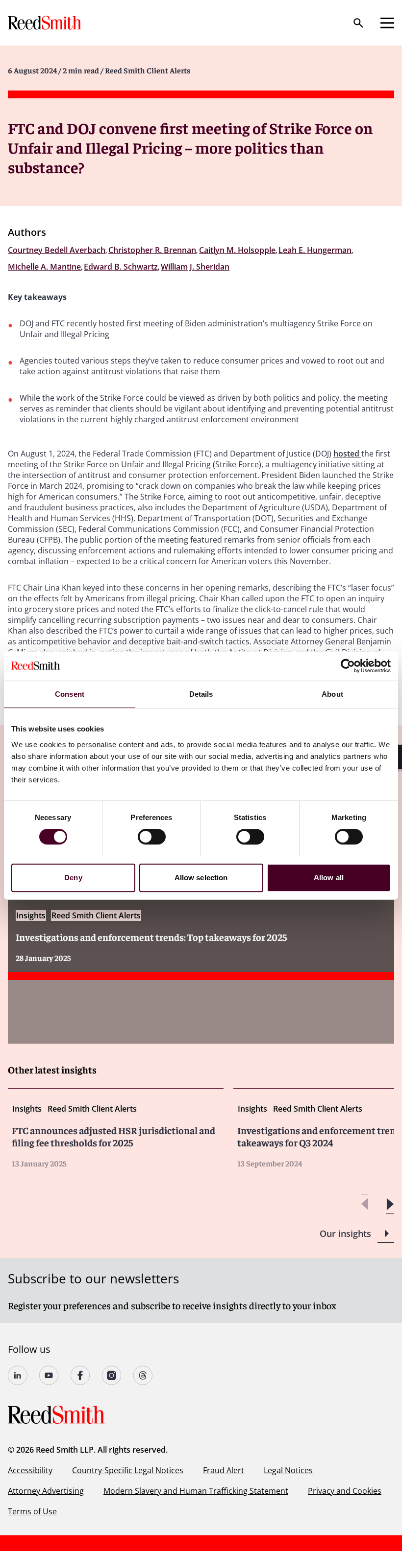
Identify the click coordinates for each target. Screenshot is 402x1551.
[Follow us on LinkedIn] (17, 1375)
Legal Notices (288, 1470)
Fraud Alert (223, 1470)
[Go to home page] (45, 23)
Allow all (329, 877)
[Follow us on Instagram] (112, 1375)
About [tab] (332, 694)
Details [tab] (201, 694)
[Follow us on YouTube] (49, 1375)
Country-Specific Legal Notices (127, 1470)
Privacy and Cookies (344, 1490)
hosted (347, 453)
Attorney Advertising (46, 1490)
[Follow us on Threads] (143, 1375)
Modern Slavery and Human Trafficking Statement (195, 1490)
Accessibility (30, 1470)
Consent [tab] (69, 694)
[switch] (152, 836)
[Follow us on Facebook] (80, 1375)
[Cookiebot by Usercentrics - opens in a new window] (348, 666)
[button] (390, 1204)
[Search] (358, 23)
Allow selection (201, 877)
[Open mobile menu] (387, 23)
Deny (73, 877)
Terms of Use (32, 1511)
